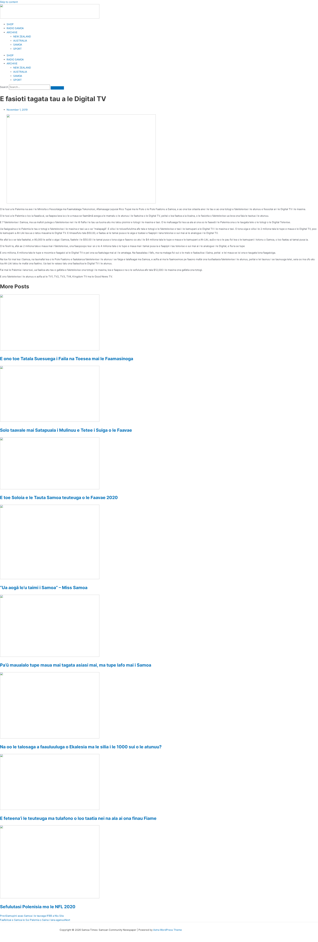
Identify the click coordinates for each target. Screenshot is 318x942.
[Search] (57, 88)
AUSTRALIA (20, 40)
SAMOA (17, 44)
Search (4, 87)
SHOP (10, 24)
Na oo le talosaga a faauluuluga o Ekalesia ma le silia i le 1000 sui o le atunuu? (81, 746)
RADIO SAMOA (15, 28)
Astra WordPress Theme (167, 929)
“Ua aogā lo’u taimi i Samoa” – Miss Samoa (43, 587)
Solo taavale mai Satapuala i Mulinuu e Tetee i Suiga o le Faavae (66, 430)
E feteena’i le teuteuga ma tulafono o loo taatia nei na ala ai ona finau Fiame (78, 818)
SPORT (17, 48)
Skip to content (9, 1)
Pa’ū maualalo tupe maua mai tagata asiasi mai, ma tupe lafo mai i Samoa (75, 665)
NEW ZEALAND (22, 36)
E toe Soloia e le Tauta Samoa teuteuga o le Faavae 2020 (59, 497)
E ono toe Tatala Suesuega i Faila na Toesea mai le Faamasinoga (66, 358)
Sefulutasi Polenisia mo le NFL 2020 (37, 906)
